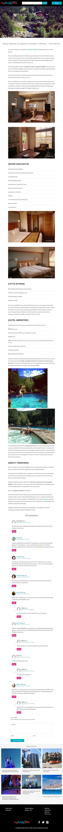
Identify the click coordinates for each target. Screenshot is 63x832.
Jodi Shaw (19, 556)
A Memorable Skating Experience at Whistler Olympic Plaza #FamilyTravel (31, 792)
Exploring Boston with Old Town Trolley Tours (50, 771)
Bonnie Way (19, 623)
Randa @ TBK (19, 684)
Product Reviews (29, 808)
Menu (56, 3)
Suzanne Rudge (20, 575)
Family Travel (8, 808)
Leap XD (46, 828)
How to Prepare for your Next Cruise (52, 796)
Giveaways (8, 810)
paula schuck (19, 592)
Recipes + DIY (28, 810)
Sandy (18, 538)
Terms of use (48, 814)
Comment (13, 724)
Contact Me (47, 810)
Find (45, 3)
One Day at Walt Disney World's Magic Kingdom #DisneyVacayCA (10, 771)
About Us (47, 808)
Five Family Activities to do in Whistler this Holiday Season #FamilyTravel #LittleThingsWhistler (10, 798)
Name (12, 735)
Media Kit (47, 812)
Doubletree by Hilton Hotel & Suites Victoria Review (31, 771)
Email (34, 735)
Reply (14, 531)
